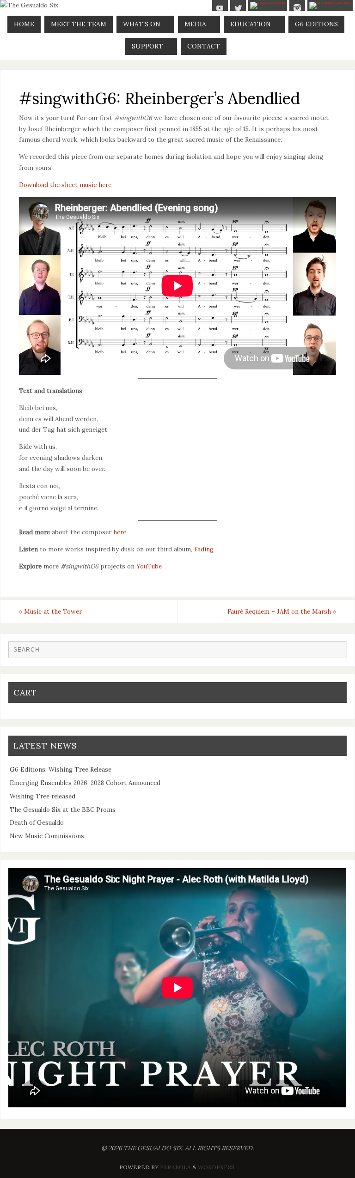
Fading (204, 549)
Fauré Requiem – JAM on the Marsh (281, 612)
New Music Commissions (47, 836)
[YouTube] (220, 8)
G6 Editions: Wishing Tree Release (60, 769)
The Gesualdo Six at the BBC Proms (63, 810)
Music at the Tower (50, 612)
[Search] (335, 652)
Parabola (175, 1167)
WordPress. (217, 1167)
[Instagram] (297, 8)
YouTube (149, 566)
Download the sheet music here (65, 185)
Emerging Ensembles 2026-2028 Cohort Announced (85, 783)
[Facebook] (267, 5)
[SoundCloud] (330, 5)
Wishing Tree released (42, 796)
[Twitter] (238, 8)
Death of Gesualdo (37, 823)
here (119, 532)
